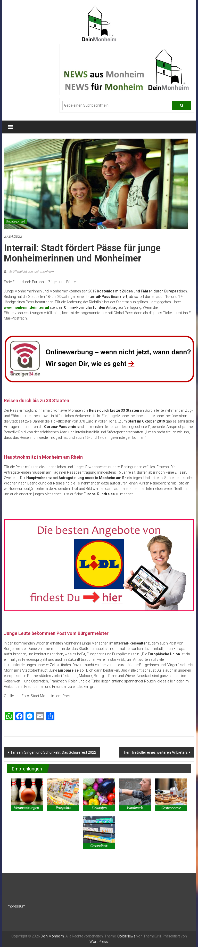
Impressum (16, 906)
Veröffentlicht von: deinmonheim (30, 271)
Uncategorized (15, 221)
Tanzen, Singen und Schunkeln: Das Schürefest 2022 (53, 752)
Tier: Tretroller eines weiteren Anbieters (155, 752)
